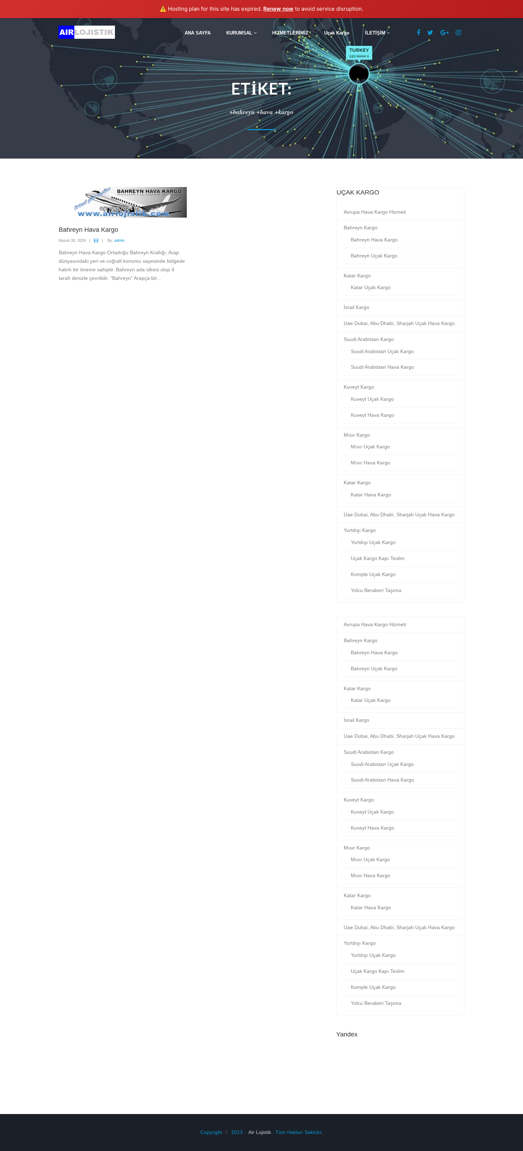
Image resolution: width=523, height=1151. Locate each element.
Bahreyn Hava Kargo (374, 240)
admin (119, 240)
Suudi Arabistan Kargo (369, 339)
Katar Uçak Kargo (371, 287)
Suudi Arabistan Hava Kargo (382, 367)
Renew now (278, 8)
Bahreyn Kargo (360, 227)
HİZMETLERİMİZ (290, 33)
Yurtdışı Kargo (360, 530)
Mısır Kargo (357, 435)
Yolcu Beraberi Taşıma (376, 590)
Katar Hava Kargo (371, 494)
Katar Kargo (357, 275)
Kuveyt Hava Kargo (372, 415)
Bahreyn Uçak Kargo (374, 256)
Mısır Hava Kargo (370, 462)
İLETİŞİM (376, 33)
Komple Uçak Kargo (373, 574)
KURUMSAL (240, 33)
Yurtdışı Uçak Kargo (373, 542)
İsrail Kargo (356, 307)
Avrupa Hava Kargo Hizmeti (375, 212)
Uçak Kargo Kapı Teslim (378, 558)
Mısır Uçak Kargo (370, 446)
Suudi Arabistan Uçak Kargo (382, 351)
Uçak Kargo (336, 33)
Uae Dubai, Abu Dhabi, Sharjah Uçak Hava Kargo (399, 323)
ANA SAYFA (198, 33)
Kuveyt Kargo (359, 387)
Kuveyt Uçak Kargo (372, 399)
